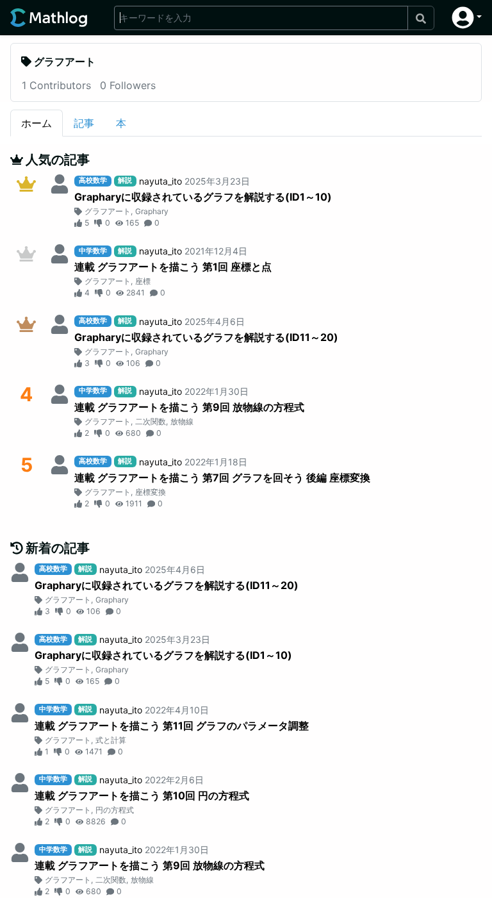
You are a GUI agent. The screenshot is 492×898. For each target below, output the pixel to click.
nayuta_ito (160, 181)
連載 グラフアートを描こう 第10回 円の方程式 (142, 795)
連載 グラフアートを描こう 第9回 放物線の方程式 (189, 407)
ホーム (36, 123)
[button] (467, 17)
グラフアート (108, 211)
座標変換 (150, 492)
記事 (84, 123)
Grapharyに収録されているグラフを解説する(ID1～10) (203, 196)
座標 (143, 281)
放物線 (181, 421)
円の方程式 (114, 810)
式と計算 (110, 740)
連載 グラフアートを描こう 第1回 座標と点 (173, 266)
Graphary (151, 211)
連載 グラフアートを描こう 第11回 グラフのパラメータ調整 (172, 725)
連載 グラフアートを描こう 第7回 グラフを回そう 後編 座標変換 (222, 477)
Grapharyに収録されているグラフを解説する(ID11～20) (206, 337)
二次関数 (150, 421)
